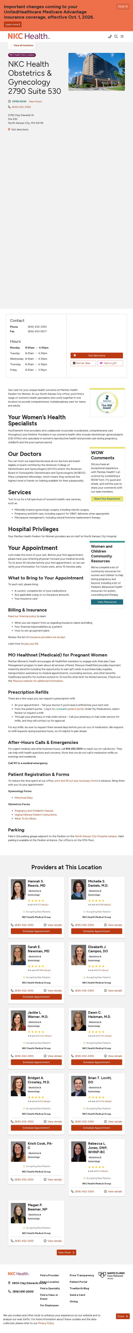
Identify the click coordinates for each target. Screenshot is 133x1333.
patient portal (69, 708)
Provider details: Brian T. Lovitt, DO (97, 1104)
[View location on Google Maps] (97, 334)
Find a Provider (49, 1275)
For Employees (49, 1305)
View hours (35, 101)
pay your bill (31, 643)
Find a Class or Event (49, 1296)
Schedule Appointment (42, 931)
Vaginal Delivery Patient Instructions (36, 814)
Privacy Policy (46, 1323)
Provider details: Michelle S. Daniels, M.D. (97, 907)
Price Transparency (82, 1275)
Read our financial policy (22, 616)
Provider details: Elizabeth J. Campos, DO (97, 968)
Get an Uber (83, 363)
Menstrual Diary (24, 797)
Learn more (11, 24)
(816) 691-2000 (23, 1291)
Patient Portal (78, 1281)
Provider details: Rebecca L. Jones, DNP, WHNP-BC (97, 1167)
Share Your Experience (107, 498)
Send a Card (77, 1294)
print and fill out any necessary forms (76, 780)
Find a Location (49, 1281)
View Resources (107, 601)
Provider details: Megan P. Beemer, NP (36, 1223)
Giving (74, 1301)
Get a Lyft (110, 363)
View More (67, 1253)
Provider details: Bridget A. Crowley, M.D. (36, 1104)
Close (120, 1316)
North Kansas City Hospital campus (96, 836)
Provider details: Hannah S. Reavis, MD (36, 907)
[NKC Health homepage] (29, 36)
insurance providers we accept (47, 637)
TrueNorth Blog (79, 1288)
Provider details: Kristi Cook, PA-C (36, 1161)
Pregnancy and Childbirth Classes (34, 810)
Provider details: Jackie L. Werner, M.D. (36, 1038)
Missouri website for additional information (38, 680)
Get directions (19, 129)
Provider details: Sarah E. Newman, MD (36, 973)
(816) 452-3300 (21, 107)
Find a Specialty (50, 1288)
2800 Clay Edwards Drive (23, 1283)
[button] (123, 36)
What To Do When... (26, 818)
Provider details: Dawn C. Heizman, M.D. (97, 1038)
